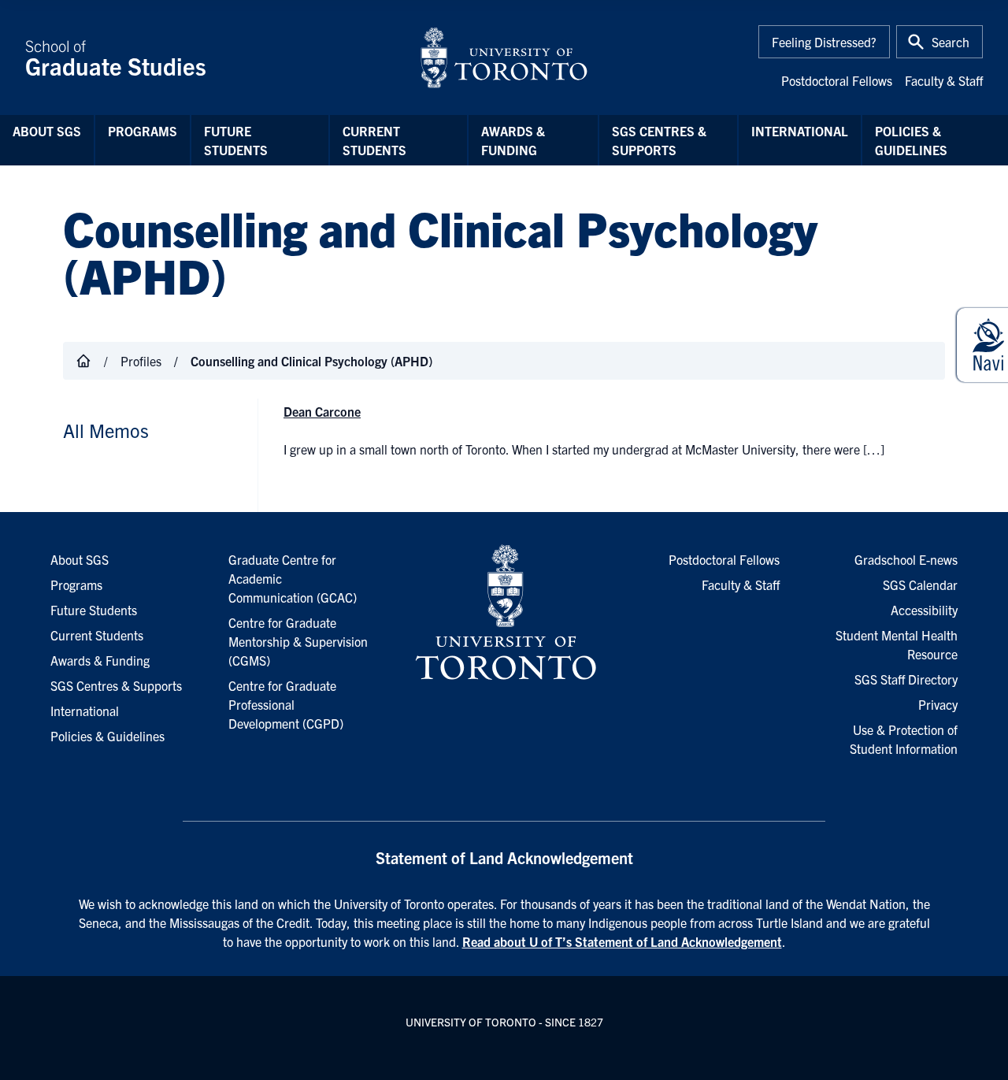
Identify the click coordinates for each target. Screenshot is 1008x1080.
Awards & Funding (513, 140)
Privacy (938, 704)
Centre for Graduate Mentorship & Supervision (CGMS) (298, 641)
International (799, 131)
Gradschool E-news (906, 559)
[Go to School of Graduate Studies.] (83, 361)
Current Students (374, 140)
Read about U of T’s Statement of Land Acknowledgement (622, 941)
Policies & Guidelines (911, 140)
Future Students (236, 140)
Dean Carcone (322, 411)
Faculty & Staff (944, 80)
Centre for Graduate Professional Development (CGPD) (285, 704)
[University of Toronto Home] (504, 57)
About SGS (47, 131)
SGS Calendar (920, 584)
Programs (142, 131)
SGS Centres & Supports (659, 140)
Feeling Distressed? (824, 42)
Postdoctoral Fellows (836, 80)
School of (115, 57)
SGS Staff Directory (906, 679)
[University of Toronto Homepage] (504, 612)
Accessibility (924, 610)
